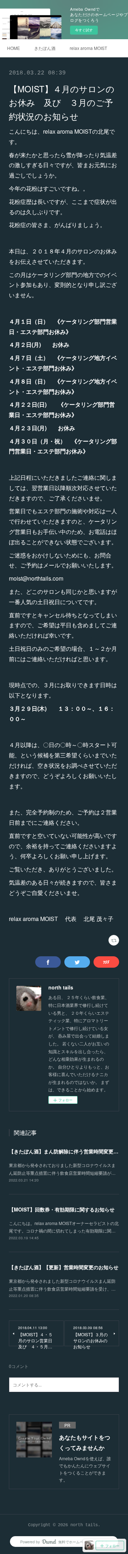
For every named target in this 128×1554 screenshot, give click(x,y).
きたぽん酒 (44, 48)
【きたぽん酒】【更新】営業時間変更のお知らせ (63, 1267)
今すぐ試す (84, 29)
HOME (13, 48)
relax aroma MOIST (88, 48)
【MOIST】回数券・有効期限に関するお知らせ (61, 1209)
